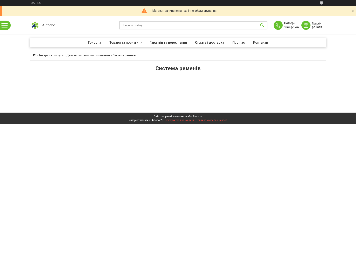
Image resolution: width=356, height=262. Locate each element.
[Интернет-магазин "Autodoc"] (35, 25)
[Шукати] (262, 25)
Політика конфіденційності (211, 120)
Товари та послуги (123, 42)
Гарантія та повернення (168, 42)
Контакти (260, 42)
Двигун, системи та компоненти (88, 55)
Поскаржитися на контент (179, 120)
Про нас (238, 42)
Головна (94, 42)
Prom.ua (198, 116)
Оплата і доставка (209, 42)
